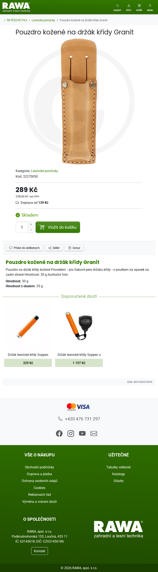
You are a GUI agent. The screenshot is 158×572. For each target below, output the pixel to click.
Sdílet (56, 248)
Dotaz (76, 248)
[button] (129, 7)
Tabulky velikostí (118, 467)
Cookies (39, 488)
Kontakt (39, 551)
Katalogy (118, 474)
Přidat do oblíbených (26, 248)
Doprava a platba (39, 474)
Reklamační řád (39, 494)
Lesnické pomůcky (44, 171)
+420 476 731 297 (82, 418)
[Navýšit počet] (31, 224)
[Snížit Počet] (31, 230)
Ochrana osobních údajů (39, 481)
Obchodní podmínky (39, 467)
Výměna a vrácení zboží (39, 501)
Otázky (119, 481)
